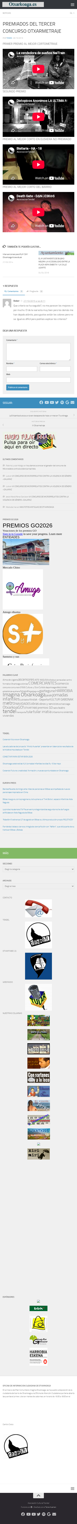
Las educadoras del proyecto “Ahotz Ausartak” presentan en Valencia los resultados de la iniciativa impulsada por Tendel (38, 748)
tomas (9, 38)
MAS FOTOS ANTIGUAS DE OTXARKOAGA (37, 507)
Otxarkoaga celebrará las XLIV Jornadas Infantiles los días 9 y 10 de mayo (32, 764)
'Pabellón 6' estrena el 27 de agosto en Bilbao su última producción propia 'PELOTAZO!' (38, 820)
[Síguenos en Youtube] (46, 402)
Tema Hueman (50, 1507)
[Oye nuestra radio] (62, 402)
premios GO (45, 707)
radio (55, 708)
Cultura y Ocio (32, 687)
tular (29, 712)
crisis (22, 687)
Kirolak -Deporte (39, 699)
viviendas (8, 715)
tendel (9, 711)
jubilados (24, 699)
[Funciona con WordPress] (31, 1507)
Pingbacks (36, 291)
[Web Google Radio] (67, 402)
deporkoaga (51, 687)
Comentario (12, 340)
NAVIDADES (23, 703)
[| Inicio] (30, 4)
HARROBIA (64, 691)
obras (35, 704)
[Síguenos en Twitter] (57, 402)
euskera (16, 691)
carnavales (61, 680)
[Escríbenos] (72, 402)
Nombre (10, 363)
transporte (21, 712)
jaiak (49, 695)
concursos (15, 687)
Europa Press (9, 783)
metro (9, 703)
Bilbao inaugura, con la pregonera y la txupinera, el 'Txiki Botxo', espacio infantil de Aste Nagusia (38, 801)
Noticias (7, 13)
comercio (63, 683)
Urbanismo (57, 712)
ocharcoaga (64, 704)
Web (8, 374)
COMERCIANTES (42, 683)
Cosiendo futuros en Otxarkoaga (16, 739)
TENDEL (6, 733)
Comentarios (15, 291)
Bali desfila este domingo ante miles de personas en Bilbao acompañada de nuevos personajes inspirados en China (36, 790)
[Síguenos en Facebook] (41, 402)
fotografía (25, 691)
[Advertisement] (13, 1223)
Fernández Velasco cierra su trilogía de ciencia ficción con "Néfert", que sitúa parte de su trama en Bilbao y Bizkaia (38, 828)
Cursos (42, 687)
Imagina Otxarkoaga (24, 695)
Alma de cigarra (10, 679)
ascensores (26, 679)
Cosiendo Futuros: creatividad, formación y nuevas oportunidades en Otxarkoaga (35, 771)
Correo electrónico (48, 363)
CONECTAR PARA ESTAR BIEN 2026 (18, 757)
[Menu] (72, 4)
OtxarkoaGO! (13, 707)
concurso (7, 687)
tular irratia (42, 711)
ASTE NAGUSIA (41, 680)
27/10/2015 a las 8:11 (34, 301)
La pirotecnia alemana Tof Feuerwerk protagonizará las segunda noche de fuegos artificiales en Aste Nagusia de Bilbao (36, 811)
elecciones (61, 687)
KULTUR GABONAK (61, 699)
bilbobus (52, 680)
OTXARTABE (30, 707)
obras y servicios (49, 703)
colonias (24, 684)
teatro (61, 707)
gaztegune (47, 691)
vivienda (68, 712)
